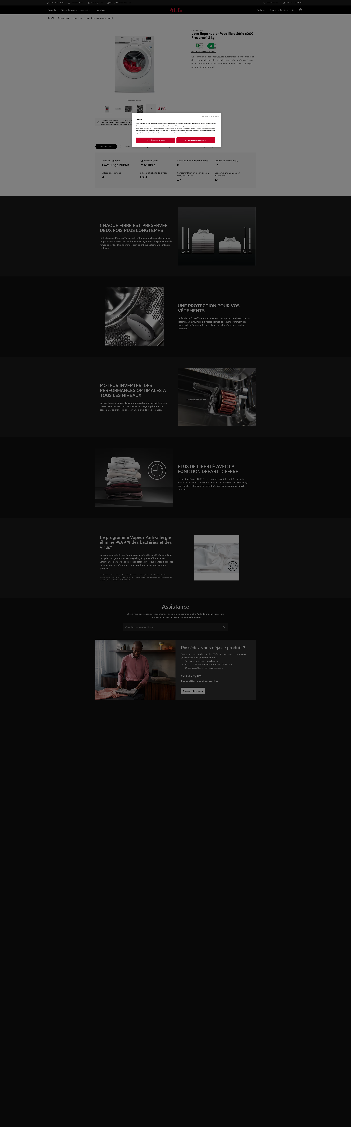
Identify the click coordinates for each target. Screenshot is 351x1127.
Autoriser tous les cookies (195, 140)
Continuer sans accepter (210, 116)
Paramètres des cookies (155, 140)
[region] (176, 130)
